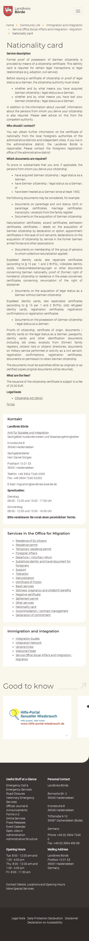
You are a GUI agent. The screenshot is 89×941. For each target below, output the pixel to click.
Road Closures (15, 793)
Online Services (15, 818)
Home (10, 25)
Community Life (30, 25)
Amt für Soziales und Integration (28, 432)
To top (11, 404)
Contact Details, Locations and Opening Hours (35, 884)
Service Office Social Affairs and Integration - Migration (47, 29)
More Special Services (20, 888)
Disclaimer (71, 918)
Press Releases (15, 822)
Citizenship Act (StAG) (29, 398)
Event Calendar (16, 826)
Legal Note (18, 918)
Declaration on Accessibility (45, 922)
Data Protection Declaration (45, 918)
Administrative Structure (21, 839)
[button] (37, 717)
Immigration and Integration (64, 25)
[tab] (37, 718)
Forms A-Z (12, 814)
